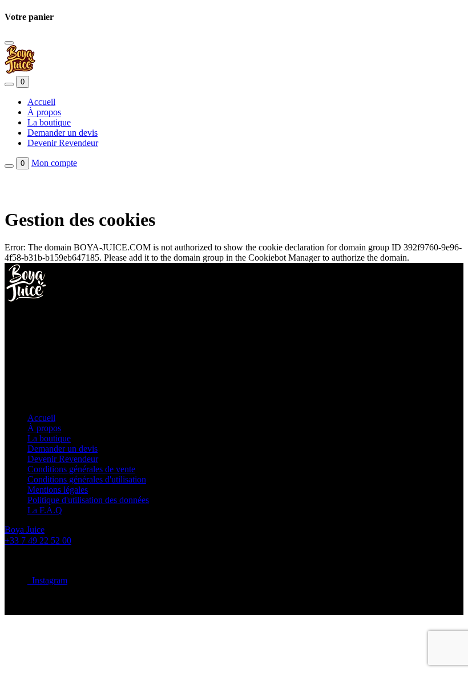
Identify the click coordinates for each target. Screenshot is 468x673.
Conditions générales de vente (81, 469)
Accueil (41, 102)
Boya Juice (25, 529)
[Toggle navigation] (9, 42)
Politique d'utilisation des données (88, 500)
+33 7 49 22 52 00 (38, 540)
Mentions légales (57, 489)
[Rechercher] (9, 84)
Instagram (47, 580)
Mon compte (54, 163)
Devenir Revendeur (62, 143)
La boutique (49, 122)
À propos (44, 112)
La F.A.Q (44, 510)
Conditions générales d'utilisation (86, 479)
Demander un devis (62, 132)
